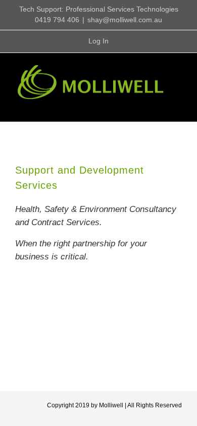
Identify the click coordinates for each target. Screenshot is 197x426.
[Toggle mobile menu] (178, 106)
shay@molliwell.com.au (124, 20)
